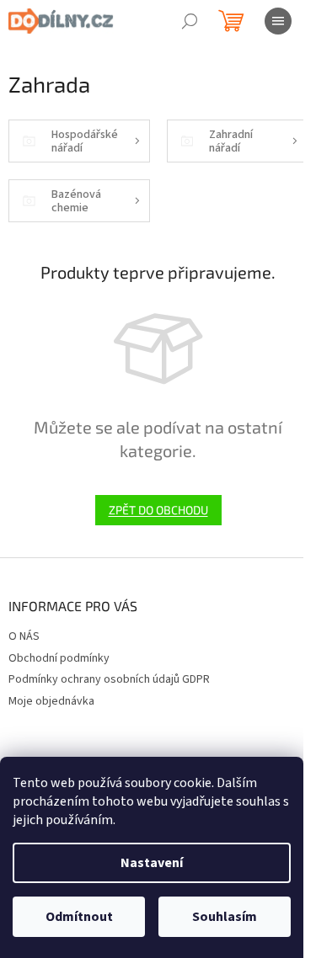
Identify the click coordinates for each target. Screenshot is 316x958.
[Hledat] (189, 21)
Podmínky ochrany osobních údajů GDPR (109, 679)
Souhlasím (224, 916)
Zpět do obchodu (158, 510)
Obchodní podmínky (59, 658)
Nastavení (152, 863)
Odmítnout (79, 916)
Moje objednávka (51, 701)
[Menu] (278, 21)
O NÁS (24, 636)
